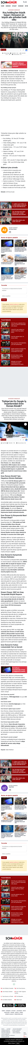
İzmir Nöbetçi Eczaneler (8, 988)
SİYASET (14, 6)
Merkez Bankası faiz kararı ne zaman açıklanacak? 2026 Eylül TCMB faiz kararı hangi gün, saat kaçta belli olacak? (7, 277)
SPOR (26, 6)
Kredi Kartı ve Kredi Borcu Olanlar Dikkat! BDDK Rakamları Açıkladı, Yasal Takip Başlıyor (20, 277)
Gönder (4, 299)
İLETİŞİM (8, 1028)
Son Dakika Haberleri (7, 999)
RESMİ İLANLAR (9, 1014)
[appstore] (8, 1005)
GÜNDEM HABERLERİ (5, 1030)
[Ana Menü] (26, 2)
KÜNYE (2, 1028)
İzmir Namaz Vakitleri (8, 991)
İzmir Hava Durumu (20, 988)
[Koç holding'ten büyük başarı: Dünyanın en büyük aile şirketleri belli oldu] (14, 40)
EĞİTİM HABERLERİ (5, 1036)
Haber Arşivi (19, 999)
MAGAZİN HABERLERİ (5, 1032)
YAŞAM (12, 1012)
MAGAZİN (7, 1012)
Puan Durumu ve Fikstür (7, 996)
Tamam (17, 1043)
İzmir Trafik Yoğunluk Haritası (20, 992)
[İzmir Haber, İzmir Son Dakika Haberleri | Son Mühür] (9, 2)
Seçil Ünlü (4, 442)
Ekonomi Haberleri (14, 10)
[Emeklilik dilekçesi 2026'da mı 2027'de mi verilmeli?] (7, 258)
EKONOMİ (20, 6)
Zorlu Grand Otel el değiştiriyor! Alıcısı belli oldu (20, 263)
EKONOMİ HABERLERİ (5, 1031)
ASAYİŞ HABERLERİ (5, 1034)
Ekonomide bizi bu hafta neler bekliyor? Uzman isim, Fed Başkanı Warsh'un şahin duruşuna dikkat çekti (21, 249)
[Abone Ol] (26, 50)
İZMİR (2, 6)
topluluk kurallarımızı (14, 304)
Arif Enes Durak (6, 53)
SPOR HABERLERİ (16, 1031)
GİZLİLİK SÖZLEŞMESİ (17, 1028)
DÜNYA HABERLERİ (16, 1032)
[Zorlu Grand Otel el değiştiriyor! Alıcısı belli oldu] (21, 258)
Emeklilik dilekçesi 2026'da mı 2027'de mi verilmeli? (7, 263)
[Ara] (24, 2)
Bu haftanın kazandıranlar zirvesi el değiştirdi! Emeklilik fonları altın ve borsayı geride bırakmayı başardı (6, 250)
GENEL (21, 1012)
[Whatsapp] (14, 984)
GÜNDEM (8, 6)
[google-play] (20, 1005)
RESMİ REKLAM (18, 1014)
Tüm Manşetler (19, 996)
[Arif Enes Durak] (4, 230)
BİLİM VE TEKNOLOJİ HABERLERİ (8, 1035)
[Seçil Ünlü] (4, 787)
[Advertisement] (14, 116)
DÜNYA (17, 1012)
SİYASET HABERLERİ (16, 1030)
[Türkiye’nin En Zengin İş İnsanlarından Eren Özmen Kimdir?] (14, 430)
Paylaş (4, 49)
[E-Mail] (10, 232)
